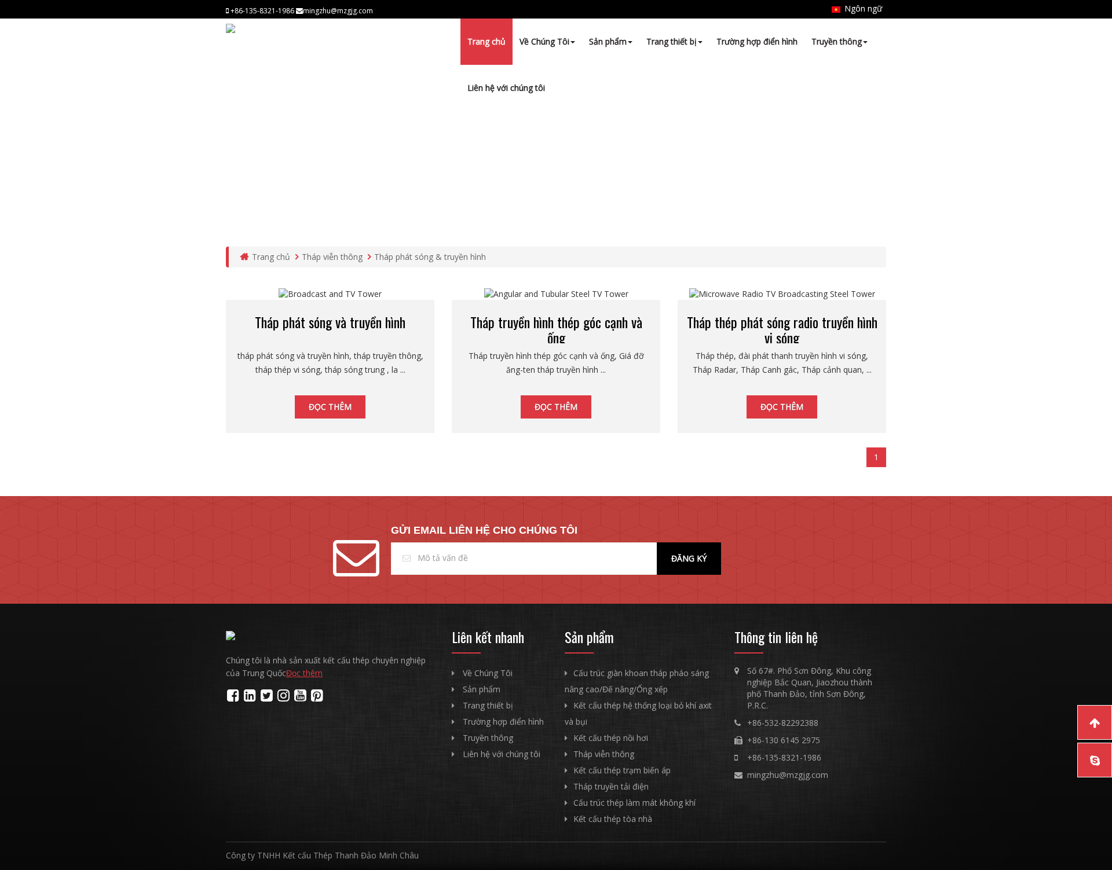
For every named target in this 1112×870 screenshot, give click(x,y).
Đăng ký (689, 558)
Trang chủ (486, 41)
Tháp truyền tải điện (611, 786)
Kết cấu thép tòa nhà (612, 818)
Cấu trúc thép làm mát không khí (634, 802)
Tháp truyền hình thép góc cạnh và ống (556, 329)
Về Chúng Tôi (544, 41)
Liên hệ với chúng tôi (506, 87)
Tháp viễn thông (332, 256)
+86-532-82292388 (782, 722)
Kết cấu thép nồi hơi (610, 737)
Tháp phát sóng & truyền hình (430, 256)
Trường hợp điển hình (757, 41)
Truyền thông (836, 41)
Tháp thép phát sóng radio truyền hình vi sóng (782, 329)
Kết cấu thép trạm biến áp (622, 770)
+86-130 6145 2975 (783, 740)
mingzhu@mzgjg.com (787, 774)
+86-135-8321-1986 (784, 757)
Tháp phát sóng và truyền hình (330, 321)
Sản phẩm (608, 41)
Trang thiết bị (671, 41)
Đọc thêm (330, 406)
